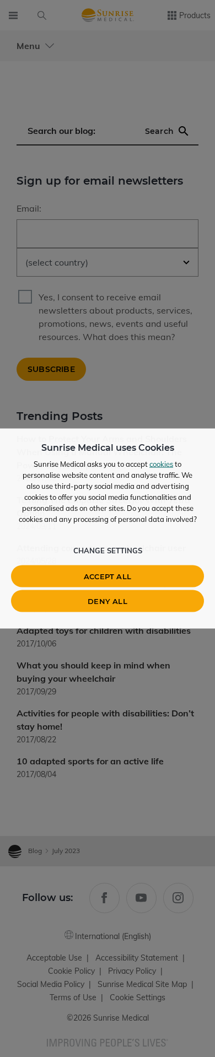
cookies (161, 464)
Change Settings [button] (107, 550)
